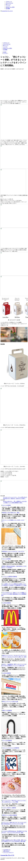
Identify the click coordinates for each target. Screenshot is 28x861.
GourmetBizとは (6, 849)
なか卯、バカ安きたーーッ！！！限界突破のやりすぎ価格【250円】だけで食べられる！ (13, 675)
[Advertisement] (14, 27)
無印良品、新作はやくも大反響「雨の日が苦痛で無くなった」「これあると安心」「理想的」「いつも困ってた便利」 (13, 516)
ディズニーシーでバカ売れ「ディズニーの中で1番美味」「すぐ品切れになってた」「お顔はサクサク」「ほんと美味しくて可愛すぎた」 (14, 706)
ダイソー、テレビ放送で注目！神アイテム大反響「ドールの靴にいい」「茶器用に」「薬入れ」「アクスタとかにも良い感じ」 (13, 525)
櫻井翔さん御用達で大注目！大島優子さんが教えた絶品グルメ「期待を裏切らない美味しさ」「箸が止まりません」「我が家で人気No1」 (13, 572)
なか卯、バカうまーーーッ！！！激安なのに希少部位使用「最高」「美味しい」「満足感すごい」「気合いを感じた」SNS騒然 (13, 606)
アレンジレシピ (9, 3)
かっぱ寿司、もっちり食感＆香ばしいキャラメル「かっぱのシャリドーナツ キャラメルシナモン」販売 (14, 652)
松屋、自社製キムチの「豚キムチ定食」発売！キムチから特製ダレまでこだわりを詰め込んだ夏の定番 (13, 845)
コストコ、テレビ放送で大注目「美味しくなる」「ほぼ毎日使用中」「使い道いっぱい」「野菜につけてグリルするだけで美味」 (13, 562)
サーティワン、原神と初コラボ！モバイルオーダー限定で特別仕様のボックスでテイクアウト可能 (13, 827)
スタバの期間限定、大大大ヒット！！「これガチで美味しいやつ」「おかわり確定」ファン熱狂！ (13, 751)
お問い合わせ (6, 851)
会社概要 (8, 8)
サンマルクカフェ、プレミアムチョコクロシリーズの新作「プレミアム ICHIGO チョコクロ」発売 (14, 797)
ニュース (8, 5)
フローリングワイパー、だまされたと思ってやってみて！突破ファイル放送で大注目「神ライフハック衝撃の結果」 (13, 547)
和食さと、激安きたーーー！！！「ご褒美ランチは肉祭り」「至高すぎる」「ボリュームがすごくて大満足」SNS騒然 (13, 714)
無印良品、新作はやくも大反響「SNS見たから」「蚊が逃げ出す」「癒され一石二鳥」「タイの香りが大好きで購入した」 (13, 555)
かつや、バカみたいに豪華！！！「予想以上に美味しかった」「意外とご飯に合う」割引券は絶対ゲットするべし (13, 774)
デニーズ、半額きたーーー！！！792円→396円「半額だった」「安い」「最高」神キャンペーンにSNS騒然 (13, 744)
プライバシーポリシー (8, 852)
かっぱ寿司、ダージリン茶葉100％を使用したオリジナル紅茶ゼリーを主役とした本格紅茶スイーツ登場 (14, 589)
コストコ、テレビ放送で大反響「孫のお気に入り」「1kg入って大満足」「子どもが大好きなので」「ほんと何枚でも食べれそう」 (14, 698)
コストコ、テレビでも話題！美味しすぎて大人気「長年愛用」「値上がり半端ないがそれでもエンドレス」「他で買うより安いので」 (13, 509)
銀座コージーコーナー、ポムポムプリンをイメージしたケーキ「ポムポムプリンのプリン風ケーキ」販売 (13, 660)
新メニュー (8, 4)
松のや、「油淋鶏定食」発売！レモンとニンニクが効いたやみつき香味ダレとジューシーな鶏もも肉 (13, 669)
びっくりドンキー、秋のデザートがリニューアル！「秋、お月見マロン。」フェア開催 (13, 804)
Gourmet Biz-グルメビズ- (7, 855)
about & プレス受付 (10, 7)
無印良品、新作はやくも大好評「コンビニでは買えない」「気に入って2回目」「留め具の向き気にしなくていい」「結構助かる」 (14, 736)
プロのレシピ (9, 1)
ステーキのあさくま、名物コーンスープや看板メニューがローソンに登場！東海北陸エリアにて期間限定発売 (13, 599)
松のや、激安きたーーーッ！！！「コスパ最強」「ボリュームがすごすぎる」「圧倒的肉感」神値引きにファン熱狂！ (13, 811)
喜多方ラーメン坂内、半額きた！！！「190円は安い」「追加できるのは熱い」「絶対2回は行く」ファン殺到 (14, 819)
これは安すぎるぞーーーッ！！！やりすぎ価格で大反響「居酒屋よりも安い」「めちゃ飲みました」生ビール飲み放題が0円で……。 (13, 580)
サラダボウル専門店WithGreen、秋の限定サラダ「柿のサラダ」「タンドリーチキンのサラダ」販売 (13, 836)
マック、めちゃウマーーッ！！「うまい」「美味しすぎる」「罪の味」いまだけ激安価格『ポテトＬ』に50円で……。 (13, 629)
